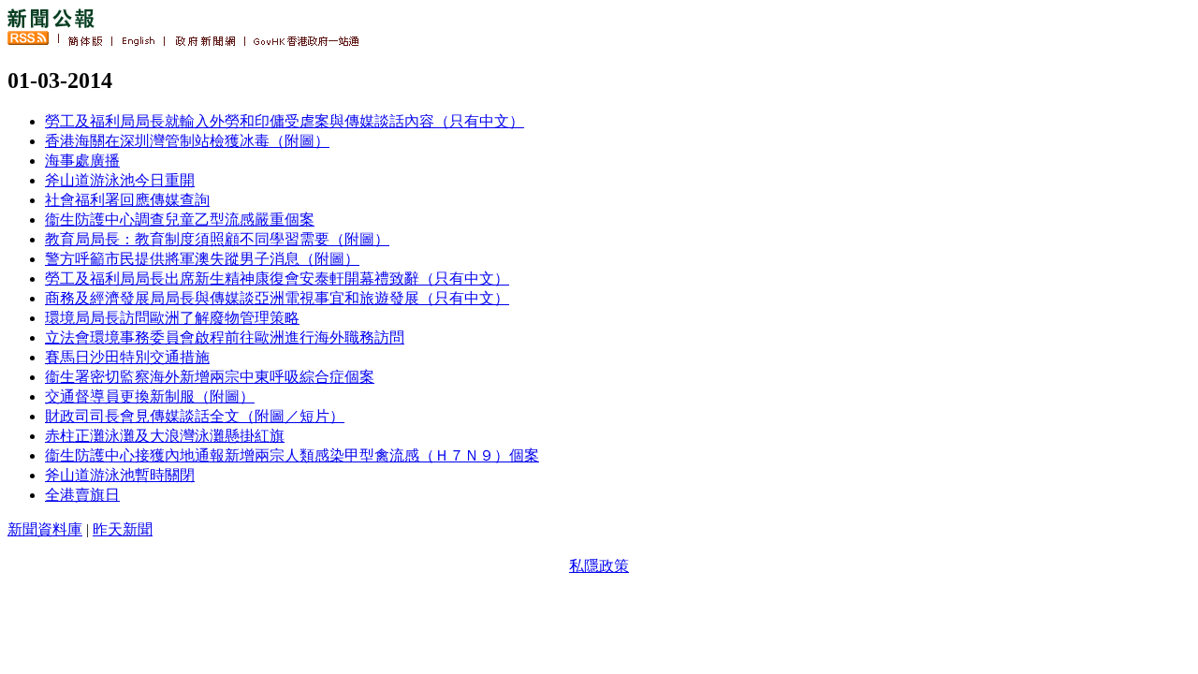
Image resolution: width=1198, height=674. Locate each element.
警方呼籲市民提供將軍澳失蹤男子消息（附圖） (202, 259)
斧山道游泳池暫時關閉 (120, 475)
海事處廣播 (82, 160)
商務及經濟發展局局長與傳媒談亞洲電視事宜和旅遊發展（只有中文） (277, 298)
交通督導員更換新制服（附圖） (150, 396)
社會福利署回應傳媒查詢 (127, 200)
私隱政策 (599, 566)
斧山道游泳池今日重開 (120, 180)
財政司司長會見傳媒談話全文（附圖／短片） (194, 416)
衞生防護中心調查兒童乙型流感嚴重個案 (179, 219)
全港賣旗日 (82, 495)
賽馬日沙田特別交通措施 (127, 357)
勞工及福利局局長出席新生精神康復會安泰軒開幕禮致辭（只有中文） (277, 278)
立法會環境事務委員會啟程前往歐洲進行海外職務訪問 (224, 337)
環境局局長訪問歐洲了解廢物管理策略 (172, 318)
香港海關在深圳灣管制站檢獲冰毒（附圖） (187, 141)
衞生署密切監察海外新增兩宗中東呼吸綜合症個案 (209, 377)
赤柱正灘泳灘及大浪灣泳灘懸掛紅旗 (165, 436)
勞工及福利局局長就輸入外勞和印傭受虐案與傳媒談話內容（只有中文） (284, 121)
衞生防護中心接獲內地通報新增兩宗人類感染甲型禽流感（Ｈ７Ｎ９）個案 (292, 455)
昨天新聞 (123, 529)
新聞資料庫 (44, 529)
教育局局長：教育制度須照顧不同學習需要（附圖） (217, 239)
